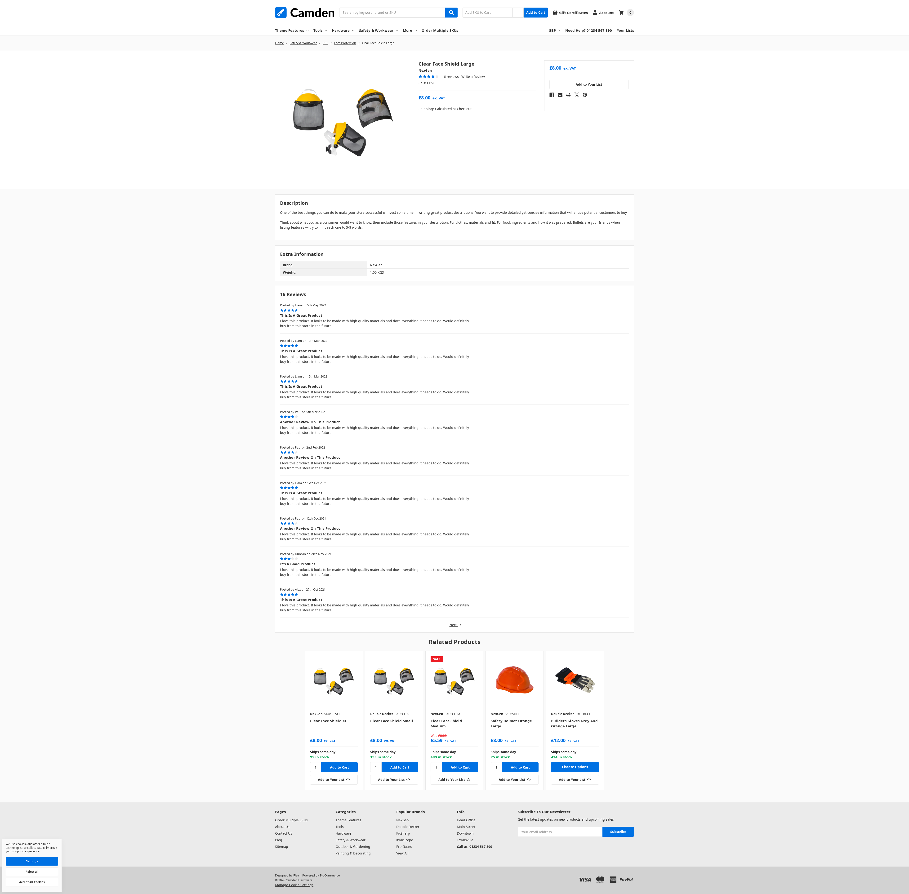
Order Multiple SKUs (440, 30)
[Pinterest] (585, 95)
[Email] (560, 95)
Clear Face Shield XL (328, 720)
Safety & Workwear (376, 30)
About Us (282, 826)
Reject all (32, 872)
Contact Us (283, 833)
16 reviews (450, 76)
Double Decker (407, 826)
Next (454, 625)
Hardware (341, 30)
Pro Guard (404, 846)
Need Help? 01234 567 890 (588, 30)
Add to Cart (535, 12)
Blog (278, 840)
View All (402, 853)
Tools (317, 30)
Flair (296, 875)
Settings (32, 861)
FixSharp (403, 833)
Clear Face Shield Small (391, 720)
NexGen (402, 820)
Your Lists (625, 30)
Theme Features (289, 30)
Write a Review (473, 76)
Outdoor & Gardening (353, 846)
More (407, 30)
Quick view (333, 680)
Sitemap (281, 846)
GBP (552, 30)
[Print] (568, 95)
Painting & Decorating (353, 853)
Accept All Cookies (32, 882)
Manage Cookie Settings (294, 885)
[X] (576, 95)
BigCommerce (330, 875)
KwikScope (404, 840)
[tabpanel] (334, 720)
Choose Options (575, 767)
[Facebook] (551, 95)
